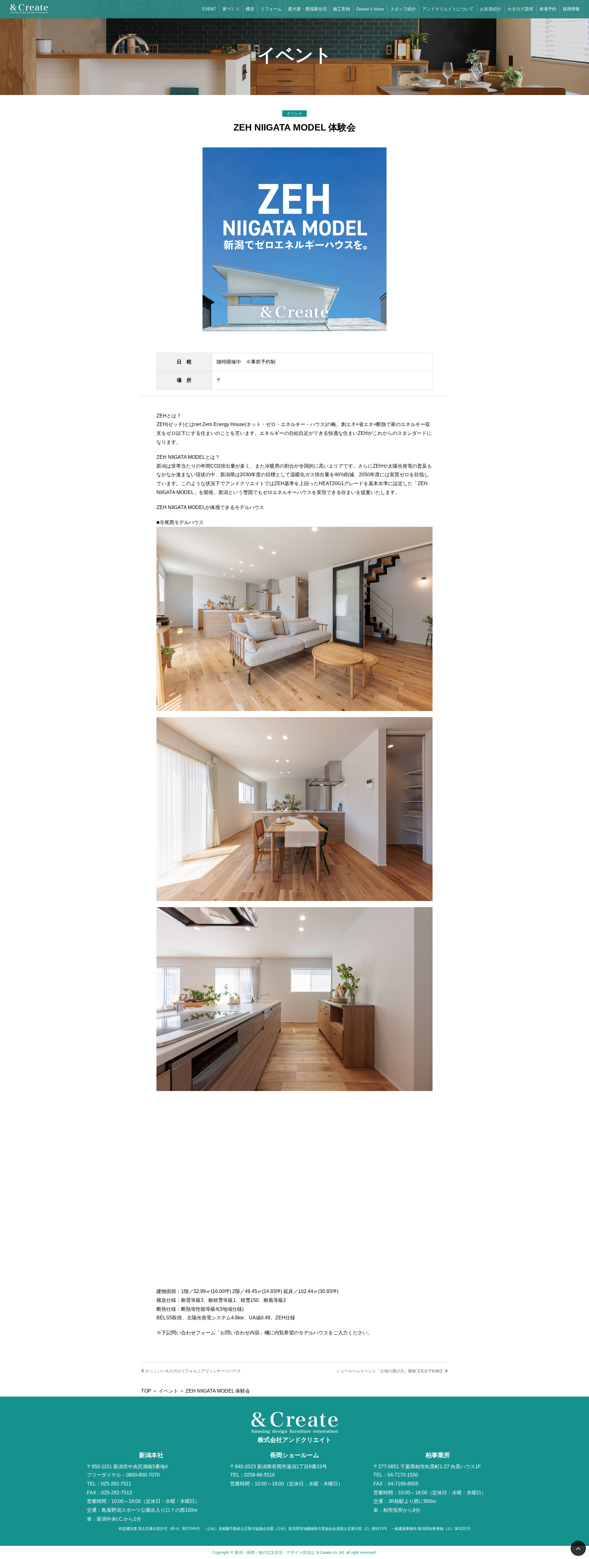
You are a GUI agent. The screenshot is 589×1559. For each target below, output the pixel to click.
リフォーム (271, 8)
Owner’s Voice (370, 8)
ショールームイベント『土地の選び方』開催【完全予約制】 (390, 1371)
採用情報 (571, 8)
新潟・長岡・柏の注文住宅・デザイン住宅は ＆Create (283, 1552)
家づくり (231, 8)
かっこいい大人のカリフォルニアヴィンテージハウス (192, 1371)
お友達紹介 (490, 8)
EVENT (209, 8)
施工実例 (341, 8)
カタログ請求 (520, 8)
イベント (168, 1391)
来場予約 (547, 8)
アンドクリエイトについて (448, 8)
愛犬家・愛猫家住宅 (307, 8)
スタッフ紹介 (403, 8)
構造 (250, 8)
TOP (146, 1391)
